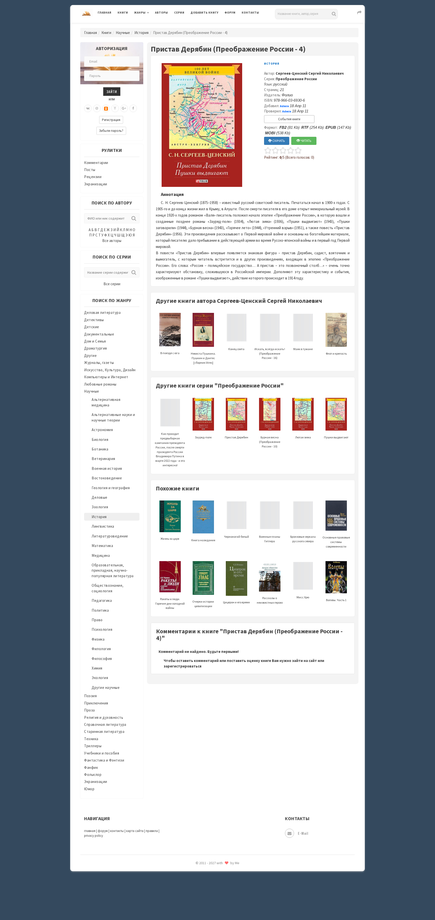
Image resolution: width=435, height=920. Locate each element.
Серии (179, 12)
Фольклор (92, 774)
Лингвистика (103, 526)
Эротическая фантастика (213, 880)
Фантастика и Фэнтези (104, 760)
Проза (89, 710)
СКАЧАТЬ (278, 141)
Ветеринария (103, 458)
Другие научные (106, 687)
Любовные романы (100, 384)
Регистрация (111, 120)
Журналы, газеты (99, 362)
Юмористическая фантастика (217, 903)
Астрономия (102, 429)
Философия (102, 658)
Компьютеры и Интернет (106, 376)
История (141, 32)
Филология (101, 648)
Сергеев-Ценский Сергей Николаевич (310, 73)
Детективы (94, 319)
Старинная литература (104, 731)
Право (97, 619)
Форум (230, 12)
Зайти (111, 91)
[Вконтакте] (88, 108)
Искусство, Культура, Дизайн (110, 369)
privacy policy (93, 835)
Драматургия (95, 348)
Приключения (96, 703)
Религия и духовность (103, 717)
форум (103, 831)
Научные (123, 32)
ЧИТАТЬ (305, 141)
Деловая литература (208, 25)
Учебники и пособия (101, 753)
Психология (102, 629)
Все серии (111, 283)
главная (89, 831)
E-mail (303, 833)
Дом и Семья (95, 341)
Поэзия (90, 695)
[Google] (124, 108)
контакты (117, 831)
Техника (91, 738)
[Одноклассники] (106, 108)
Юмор (89, 788)
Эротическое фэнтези (210, 891)
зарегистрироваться (182, 666)
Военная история (107, 468)
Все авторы (111, 240)
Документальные (99, 334)
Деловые (99, 497)
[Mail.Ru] (97, 108)
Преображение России (296, 78)
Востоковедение (107, 478)
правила (152, 831)
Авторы (161, 12)
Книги (123, 12)
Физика (98, 639)
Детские (91, 326)
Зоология (100, 507)
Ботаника (100, 449)
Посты (89, 169)
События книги (289, 119)
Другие (90, 355)
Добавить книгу (205, 12)
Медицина (101, 555)
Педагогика (102, 600)
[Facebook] (133, 108)
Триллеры (92, 745)
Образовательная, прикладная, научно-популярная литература (113, 570)
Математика (102, 545)
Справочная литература (105, 724)
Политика (100, 610)
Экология (100, 677)
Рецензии (92, 176)
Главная (105, 12)
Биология (100, 439)
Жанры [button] (140, 12)
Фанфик (91, 767)
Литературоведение (110, 536)
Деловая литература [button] (151, 25)
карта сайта (134, 831)
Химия (97, 668)
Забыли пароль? (111, 131)
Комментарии (96, 162)
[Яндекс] (115, 108)
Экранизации (95, 184)
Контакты (250, 12)
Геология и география (111, 487)
